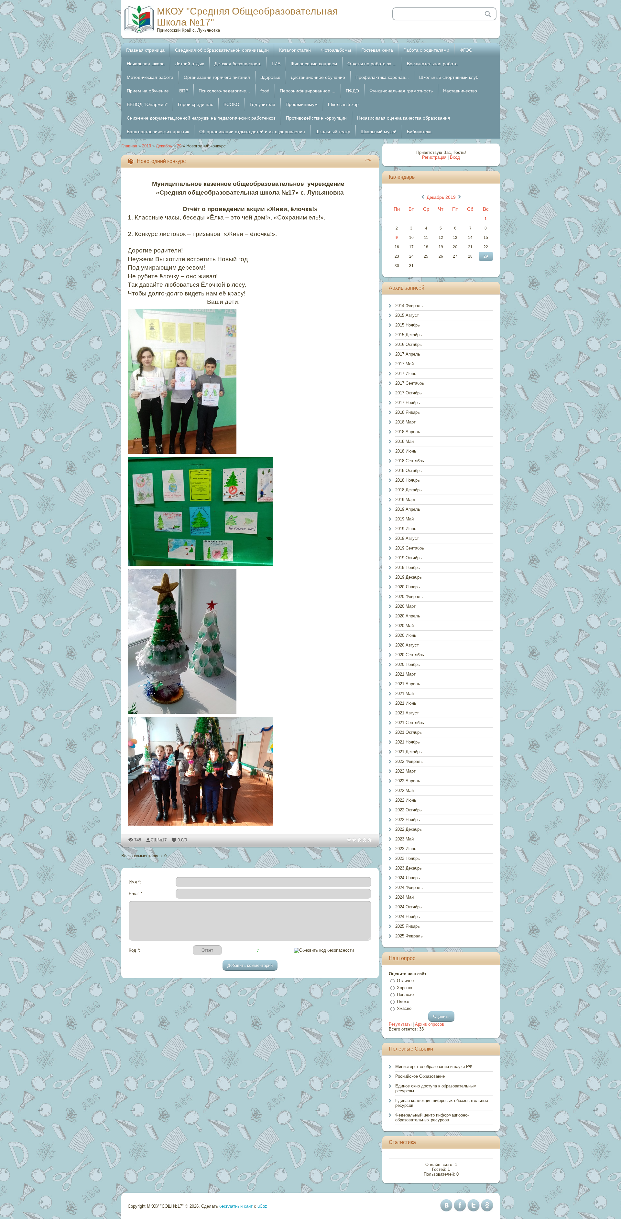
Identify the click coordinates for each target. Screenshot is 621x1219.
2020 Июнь (405, 635)
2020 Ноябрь (407, 664)
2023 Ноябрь (407, 858)
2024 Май (404, 897)
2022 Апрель (407, 780)
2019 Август (407, 538)
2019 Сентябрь (409, 548)
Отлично (405, 980)
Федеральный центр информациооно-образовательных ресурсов (432, 1117)
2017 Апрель (407, 354)
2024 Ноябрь (407, 916)
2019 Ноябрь (407, 567)
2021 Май (404, 693)
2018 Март (405, 422)
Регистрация (434, 157)
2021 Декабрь (408, 751)
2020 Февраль (409, 596)
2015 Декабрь (408, 334)
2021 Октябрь (408, 732)
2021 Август (407, 713)
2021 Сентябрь (409, 722)
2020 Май (404, 625)
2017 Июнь (405, 373)
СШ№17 (159, 840)
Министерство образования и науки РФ (433, 1066)
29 (179, 146)
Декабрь (164, 146)
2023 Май (404, 839)
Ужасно (404, 1008)
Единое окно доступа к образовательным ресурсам (435, 1088)
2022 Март (405, 771)
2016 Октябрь (408, 344)
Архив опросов (429, 1024)
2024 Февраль (409, 887)
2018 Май (404, 441)
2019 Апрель (407, 509)
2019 (146, 146)
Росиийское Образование (420, 1076)
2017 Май (404, 363)
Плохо (403, 1001)
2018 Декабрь (408, 489)
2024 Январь (407, 877)
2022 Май (404, 790)
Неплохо (405, 994)
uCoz (262, 1206)
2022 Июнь (405, 800)
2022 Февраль (409, 761)
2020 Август (407, 645)
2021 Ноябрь (407, 742)
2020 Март (405, 606)
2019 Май (404, 519)
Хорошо (404, 987)
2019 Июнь (405, 528)
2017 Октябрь (408, 392)
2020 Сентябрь (409, 654)
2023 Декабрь (408, 868)
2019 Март (405, 499)
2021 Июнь (405, 703)
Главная (129, 146)
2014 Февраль (409, 305)
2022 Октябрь (408, 809)
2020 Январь (407, 586)
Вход (455, 157)
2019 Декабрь (408, 577)
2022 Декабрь (408, 829)
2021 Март (405, 674)
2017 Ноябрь (407, 402)
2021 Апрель (407, 683)
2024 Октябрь (408, 906)
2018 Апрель (407, 431)
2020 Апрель (407, 616)
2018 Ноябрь (407, 480)
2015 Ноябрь (407, 325)
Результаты (400, 1024)
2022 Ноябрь (407, 819)
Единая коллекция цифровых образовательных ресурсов (441, 1103)
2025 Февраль (409, 936)
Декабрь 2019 (441, 197)
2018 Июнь (405, 451)
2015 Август (407, 315)
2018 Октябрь (408, 470)
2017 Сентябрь (409, 383)
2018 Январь (407, 412)
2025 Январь (407, 926)
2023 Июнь (405, 848)
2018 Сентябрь (409, 460)
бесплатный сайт (236, 1206)
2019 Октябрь (408, 557)
